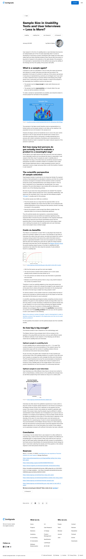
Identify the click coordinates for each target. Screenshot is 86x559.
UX (45, 524)
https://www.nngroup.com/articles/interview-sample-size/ (38, 480)
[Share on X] (39, 503)
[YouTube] (8, 547)
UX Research (58, 35)
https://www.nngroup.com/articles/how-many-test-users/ (38, 475)
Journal (60, 534)
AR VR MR (47, 546)
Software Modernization (34, 545)
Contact (75, 2)
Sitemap (57, 555)
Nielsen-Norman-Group (56, 243)
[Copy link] (31, 503)
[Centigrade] (8, 3)
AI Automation (34, 541)
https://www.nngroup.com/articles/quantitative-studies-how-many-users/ (43, 477)
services (55, 488)
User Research (47, 35)
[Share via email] (46, 503)
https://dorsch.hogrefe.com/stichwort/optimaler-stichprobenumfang (41, 465)
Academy (32, 534)
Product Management (47, 535)
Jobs (59, 537)
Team (59, 527)
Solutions (32, 531)
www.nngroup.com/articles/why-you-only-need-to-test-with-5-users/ (44, 265)
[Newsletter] (10, 547)
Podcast (73, 534)
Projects (32, 527)
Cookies (64, 555)
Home (31, 524)
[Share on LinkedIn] (35, 503)
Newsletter (74, 531)
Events (73, 537)
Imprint (81, 555)
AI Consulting (33, 537)
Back (27, 15)
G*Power (25, 196)
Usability (26, 35)
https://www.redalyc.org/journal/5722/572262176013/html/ (38, 462)
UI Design (46, 531)
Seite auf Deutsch (47, 555)
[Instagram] (6, 547)
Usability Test (36, 35)
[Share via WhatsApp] (42, 503)
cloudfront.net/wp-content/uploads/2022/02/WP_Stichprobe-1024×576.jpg (44, 122)
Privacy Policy (72, 555)
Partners (73, 527)
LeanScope (47, 542)
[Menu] (81, 2)
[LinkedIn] (4, 547)
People (59, 524)
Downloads (74, 541)
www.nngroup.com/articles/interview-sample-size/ (39, 399)
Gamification (47, 539)
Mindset (60, 531)
